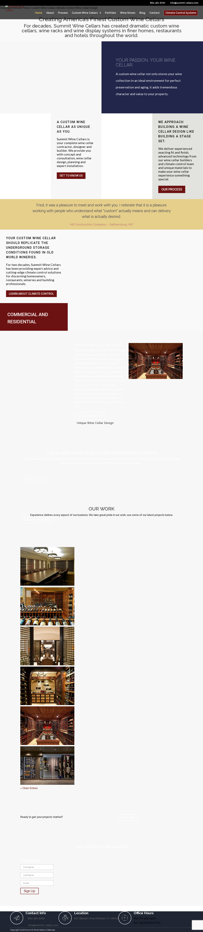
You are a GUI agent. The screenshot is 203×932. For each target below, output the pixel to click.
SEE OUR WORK (90, 416)
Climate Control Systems (180, 12)
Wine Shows (127, 13)
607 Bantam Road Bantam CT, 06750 (96, 918)
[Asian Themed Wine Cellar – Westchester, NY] (47, 647)
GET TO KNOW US (71, 175)
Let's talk (128, 817)
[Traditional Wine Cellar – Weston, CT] (47, 726)
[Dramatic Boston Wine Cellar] (47, 687)
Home (38, 13)
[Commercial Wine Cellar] (47, 607)
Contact (154, 13)
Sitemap (51, 930)
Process (63, 13)
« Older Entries (29, 788)
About (50, 13)
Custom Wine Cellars (85, 13)
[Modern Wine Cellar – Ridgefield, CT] (47, 766)
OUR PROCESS (171, 189)
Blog (142, 13)
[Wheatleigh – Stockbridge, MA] (47, 567)
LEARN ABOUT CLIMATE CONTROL (31, 293)
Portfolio (110, 13)
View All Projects (36, 520)
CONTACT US (34, 479)
